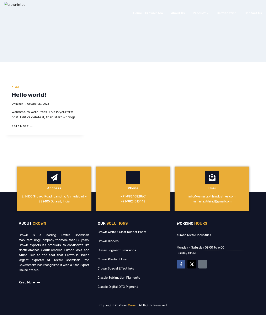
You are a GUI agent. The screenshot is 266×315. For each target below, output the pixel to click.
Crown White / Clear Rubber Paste (122, 232)
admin (19, 103)
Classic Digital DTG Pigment (118, 287)
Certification (226, 13)
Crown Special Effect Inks (116, 268)
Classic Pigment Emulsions (117, 250)
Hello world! (29, 94)
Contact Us (253, 13)
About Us (178, 13)
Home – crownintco (148, 13)
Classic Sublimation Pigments (119, 277)
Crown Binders (108, 241)
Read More (22, 126)
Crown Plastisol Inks (112, 259)
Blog (15, 87)
